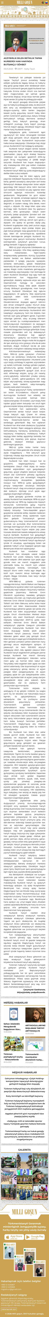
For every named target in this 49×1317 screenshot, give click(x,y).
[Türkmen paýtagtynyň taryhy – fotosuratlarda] (14, 1043)
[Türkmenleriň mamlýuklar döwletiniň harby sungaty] (35, 1043)
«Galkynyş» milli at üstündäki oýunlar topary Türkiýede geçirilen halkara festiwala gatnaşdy (24, 1124)
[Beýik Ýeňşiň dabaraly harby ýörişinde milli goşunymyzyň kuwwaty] (40, 1176)
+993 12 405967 (8, 1285)
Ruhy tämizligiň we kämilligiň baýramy (24, 1096)
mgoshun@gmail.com (11, 1289)
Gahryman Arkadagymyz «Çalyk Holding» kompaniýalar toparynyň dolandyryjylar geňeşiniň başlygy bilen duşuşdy (24, 1081)
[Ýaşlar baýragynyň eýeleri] (9, 1192)
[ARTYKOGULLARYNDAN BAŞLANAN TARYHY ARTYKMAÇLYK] (35, 1014)
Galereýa (24, 1149)
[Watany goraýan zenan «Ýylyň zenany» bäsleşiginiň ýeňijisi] (40, 1160)
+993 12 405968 (8, 1287)
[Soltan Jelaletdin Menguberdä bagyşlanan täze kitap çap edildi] (14, 1014)
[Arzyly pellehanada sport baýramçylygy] (9, 1160)
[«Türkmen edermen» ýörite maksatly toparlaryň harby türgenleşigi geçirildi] (24, 1160)
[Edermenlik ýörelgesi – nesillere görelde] (24, 1176)
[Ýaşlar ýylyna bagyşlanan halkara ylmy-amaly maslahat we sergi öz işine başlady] (9, 1176)
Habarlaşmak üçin (8, 1309)
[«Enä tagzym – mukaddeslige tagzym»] (40, 1192)
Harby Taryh (29, 69)
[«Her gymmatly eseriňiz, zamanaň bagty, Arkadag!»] (24, 1192)
